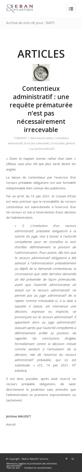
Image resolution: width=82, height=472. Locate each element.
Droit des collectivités (37, 143)
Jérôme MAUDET (45, 149)
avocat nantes (45, 138)
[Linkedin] (73, 459)
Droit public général (63, 143)
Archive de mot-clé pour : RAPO (30, 22)
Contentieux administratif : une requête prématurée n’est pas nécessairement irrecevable (41, 109)
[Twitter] (66, 459)
